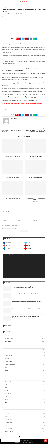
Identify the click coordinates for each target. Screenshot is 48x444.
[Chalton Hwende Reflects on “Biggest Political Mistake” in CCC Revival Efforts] (35, 167)
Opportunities (24, 393)
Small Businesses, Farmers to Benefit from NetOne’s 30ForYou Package (27, 293)
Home (3, 5)
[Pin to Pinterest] (25, 39)
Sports (24, 410)
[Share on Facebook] (20, 39)
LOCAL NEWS (24, 381)
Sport (24, 408)
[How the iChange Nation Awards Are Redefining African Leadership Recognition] (12, 188)
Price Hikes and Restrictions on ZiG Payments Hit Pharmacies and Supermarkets (23, 66)
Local (24, 379)
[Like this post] (17, 39)
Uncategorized (24, 422)
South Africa (24, 405)
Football (24, 370)
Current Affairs (24, 355)
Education (24, 358)
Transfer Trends (24, 419)
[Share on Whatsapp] (34, 39)
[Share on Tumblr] (28, 39)
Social (24, 402)
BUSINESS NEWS (24, 338)
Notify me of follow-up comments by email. (11, 225)
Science (24, 399)
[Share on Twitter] (23, 39)
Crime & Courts (24, 349)
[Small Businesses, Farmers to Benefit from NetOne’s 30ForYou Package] (35, 146)
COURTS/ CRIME (24, 344)
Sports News (24, 413)
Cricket (24, 347)
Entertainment (24, 361)
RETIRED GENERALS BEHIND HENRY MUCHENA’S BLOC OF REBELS (27, 301)
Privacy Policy (17, 442)
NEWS (24, 387)
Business (24, 335)
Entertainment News (24, 364)
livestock (5, 109)
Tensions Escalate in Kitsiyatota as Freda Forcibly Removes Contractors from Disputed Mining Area (35, 198)
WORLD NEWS (24, 428)
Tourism (24, 416)
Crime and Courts (24, 352)
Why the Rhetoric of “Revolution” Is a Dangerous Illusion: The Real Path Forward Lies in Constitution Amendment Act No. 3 (27, 287)
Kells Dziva (8, 13)
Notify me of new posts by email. (9, 228)
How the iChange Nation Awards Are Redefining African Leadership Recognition (26, 317)
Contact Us (31, 442)
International (24, 373)
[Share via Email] (36, 39)
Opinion (24, 390)
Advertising (24, 442)
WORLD (24, 425)
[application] (24, 266)
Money (24, 384)
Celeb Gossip (24, 341)
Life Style (24, 376)
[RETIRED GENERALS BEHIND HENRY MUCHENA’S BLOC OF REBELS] (12, 167)
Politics (24, 396)
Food (24, 367)
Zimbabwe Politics (24, 431)
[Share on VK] (31, 39)
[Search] (46, 1)
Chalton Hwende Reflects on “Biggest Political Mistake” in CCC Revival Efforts (27, 309)
